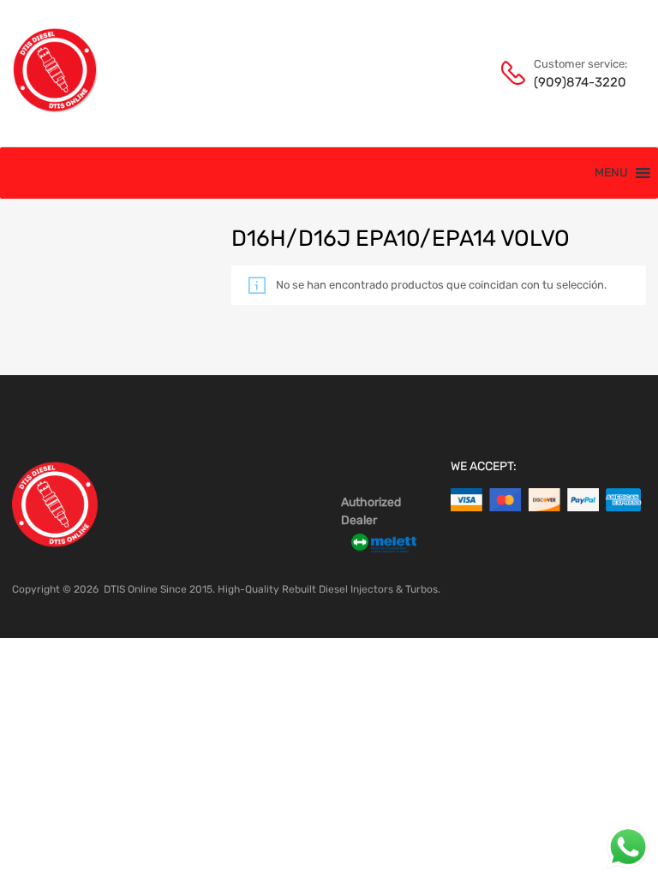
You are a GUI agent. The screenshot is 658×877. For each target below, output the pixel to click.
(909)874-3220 (576, 82)
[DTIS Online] (56, 108)
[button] (611, 173)
